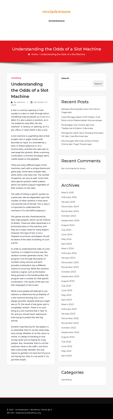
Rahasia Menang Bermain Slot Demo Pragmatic (80, 111)
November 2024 (70, 211)
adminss (21, 102)
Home (34, 54)
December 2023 (70, 262)
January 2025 (68, 202)
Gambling (16, 78)
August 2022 (67, 337)
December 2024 (70, 206)
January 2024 (68, 257)
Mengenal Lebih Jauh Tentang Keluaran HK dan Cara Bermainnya (82, 134)
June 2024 (66, 234)
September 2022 (70, 332)
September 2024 (70, 220)
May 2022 (66, 351)
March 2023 (67, 304)
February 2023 (69, 309)
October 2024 (68, 216)
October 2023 (68, 271)
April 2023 (66, 299)
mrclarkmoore (56, 11)
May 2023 (66, 295)
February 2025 (69, 197)
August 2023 (67, 281)
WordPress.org (34, 412)
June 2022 (66, 346)
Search (65, 78)
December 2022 (70, 318)
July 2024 (66, 229)
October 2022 (68, 327)
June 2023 (66, 290)
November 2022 (70, 323)
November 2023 (70, 267)
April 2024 (66, 243)
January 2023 (68, 313)
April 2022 (66, 355)
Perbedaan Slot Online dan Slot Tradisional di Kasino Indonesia (77, 127)
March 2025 (67, 192)
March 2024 (67, 248)
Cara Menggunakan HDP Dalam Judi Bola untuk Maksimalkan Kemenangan (81, 119)
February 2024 (69, 253)
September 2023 (70, 276)
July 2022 (66, 341)
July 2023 (66, 285)
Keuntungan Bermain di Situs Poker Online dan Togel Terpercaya (80, 142)
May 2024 (66, 239)
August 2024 (68, 225)
